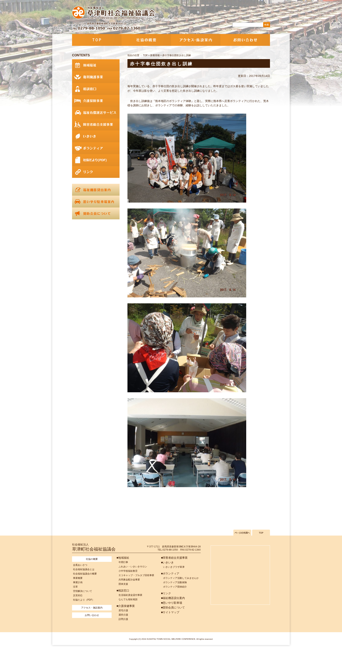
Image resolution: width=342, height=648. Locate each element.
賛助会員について (96, 213)
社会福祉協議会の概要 (85, 573)
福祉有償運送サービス (96, 113)
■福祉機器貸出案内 (173, 598)
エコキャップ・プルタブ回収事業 (136, 575)
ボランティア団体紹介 (175, 586)
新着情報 (155, 55)
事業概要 (78, 578)
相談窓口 (96, 89)
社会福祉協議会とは (83, 569)
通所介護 (123, 614)
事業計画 (78, 582)
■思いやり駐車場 (171, 602)
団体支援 (123, 584)
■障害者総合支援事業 (174, 557)
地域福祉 (96, 65)
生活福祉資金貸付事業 (130, 595)
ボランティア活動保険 (175, 582)
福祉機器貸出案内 (96, 190)
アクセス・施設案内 (195, 40)
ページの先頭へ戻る (242, 533)
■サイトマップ (170, 612)
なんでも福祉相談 (128, 599)
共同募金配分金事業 (129, 579)
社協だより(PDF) (96, 160)
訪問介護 (123, 619)
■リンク (166, 593)
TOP (97, 40)
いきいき (96, 136)
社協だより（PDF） (83, 599)
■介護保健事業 (126, 605)
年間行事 (123, 562)
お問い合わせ (245, 40)
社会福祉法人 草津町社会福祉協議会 (114, 13)
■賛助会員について (173, 607)
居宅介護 (123, 610)
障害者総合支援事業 (96, 124)
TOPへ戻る (261, 533)
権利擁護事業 (96, 77)
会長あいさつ (80, 565)
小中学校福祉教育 (128, 571)
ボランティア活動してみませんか (181, 578)
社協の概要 (146, 40)
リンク (96, 172)
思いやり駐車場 (96, 202)
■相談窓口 (123, 590)
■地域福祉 (123, 557)
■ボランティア (170, 573)
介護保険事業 (96, 101)
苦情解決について (82, 591)
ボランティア (96, 148)
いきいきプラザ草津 (173, 567)
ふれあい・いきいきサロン (133, 566)
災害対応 (78, 595)
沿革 (75, 586)
